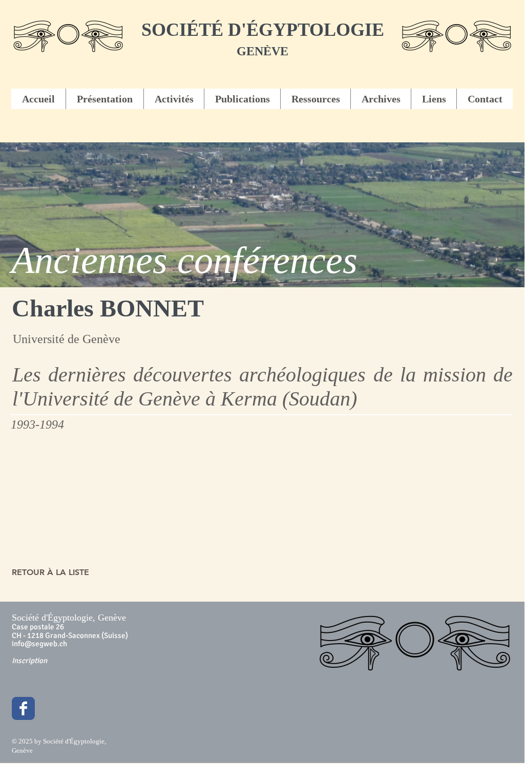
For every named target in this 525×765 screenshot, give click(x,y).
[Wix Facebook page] (23, 708)
